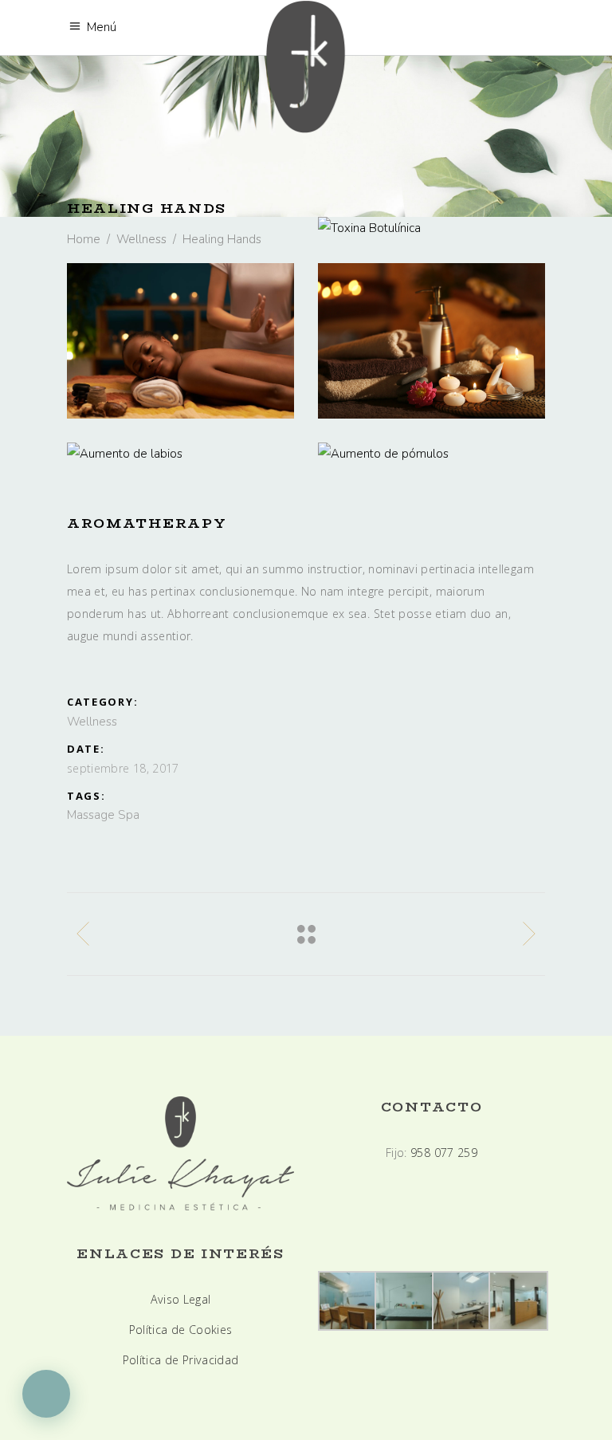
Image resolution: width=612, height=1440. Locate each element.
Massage (91, 815)
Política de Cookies (181, 1329)
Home (83, 239)
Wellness (141, 239)
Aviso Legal (181, 1299)
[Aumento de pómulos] (431, 454)
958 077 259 (443, 1152)
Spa (128, 815)
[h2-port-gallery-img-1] (180, 340)
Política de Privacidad (181, 1359)
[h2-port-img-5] (431, 341)
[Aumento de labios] (180, 454)
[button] (46, 1394)
